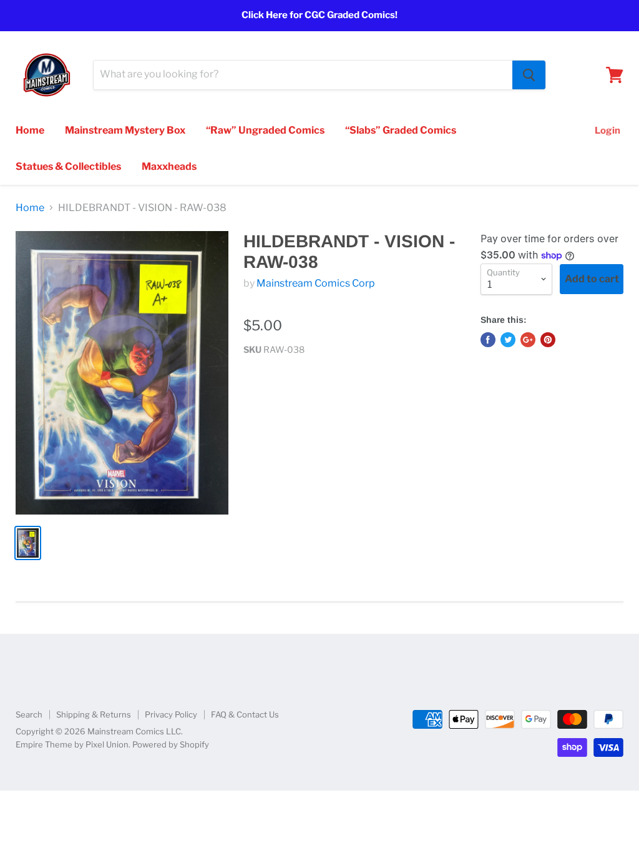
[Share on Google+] (527, 339)
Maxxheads (169, 166)
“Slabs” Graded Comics (400, 130)
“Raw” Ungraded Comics (265, 130)
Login (607, 130)
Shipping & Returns (93, 714)
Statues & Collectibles (68, 166)
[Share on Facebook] (487, 339)
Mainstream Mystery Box (125, 130)
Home (30, 130)
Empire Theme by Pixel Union (72, 744)
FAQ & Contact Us (245, 714)
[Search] (528, 75)
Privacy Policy (171, 714)
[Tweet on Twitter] (507, 339)
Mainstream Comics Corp (315, 283)
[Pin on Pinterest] (547, 339)
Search (29, 714)
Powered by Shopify (170, 744)
